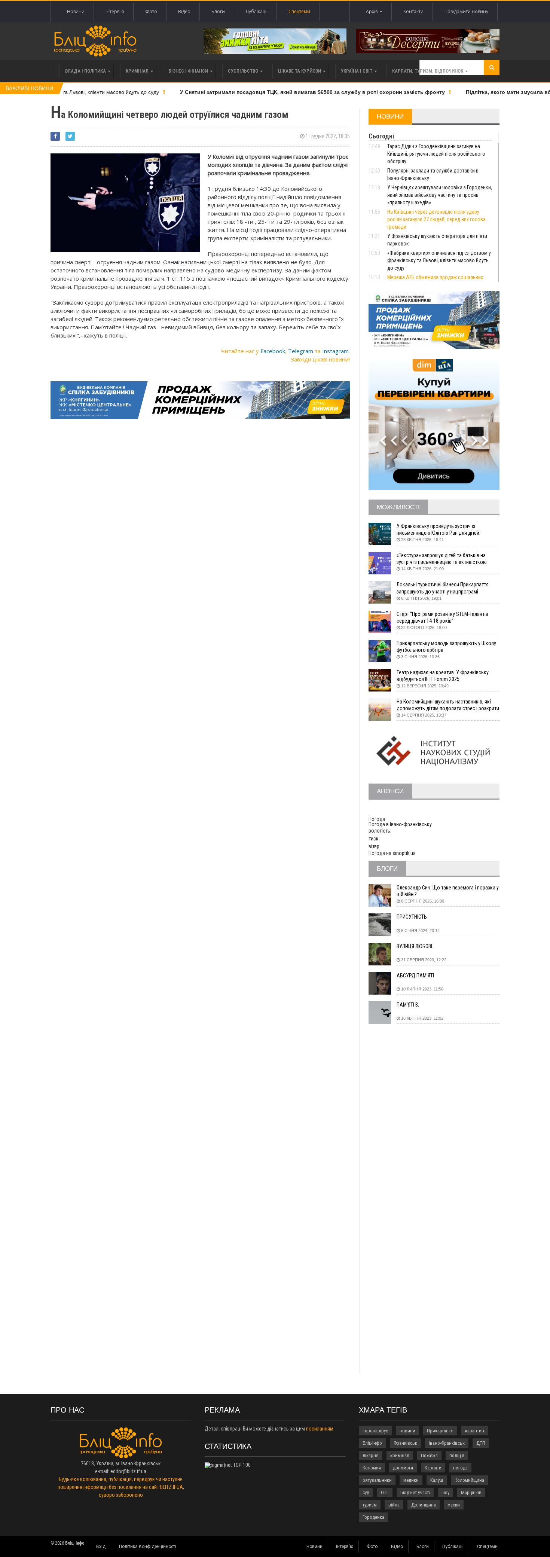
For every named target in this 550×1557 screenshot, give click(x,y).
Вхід (101, 1546)
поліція (456, 1455)
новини (407, 1431)
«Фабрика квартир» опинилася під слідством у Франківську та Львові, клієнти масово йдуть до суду (439, 260)
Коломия (372, 1468)
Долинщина (423, 1505)
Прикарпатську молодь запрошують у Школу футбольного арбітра (446, 646)
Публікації (257, 11)
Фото (151, 11)
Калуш (436, 1480)
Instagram (335, 351)
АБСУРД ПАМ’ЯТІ (415, 976)
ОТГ (385, 1492)
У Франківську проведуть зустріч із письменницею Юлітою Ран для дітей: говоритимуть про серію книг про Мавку (441, 529)
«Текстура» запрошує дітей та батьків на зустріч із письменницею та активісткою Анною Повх (442, 558)
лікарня (371, 1455)
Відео (184, 11)
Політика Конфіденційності (147, 1546)
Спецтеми (299, 11)
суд (366, 1492)
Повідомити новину (466, 11)
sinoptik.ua (404, 853)
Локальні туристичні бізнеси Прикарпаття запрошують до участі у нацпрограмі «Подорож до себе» (443, 588)
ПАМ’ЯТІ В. (408, 1005)
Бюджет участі (415, 1492)
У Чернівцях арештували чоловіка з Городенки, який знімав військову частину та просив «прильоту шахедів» (439, 194)
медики (411, 1480)
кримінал (399, 1455)
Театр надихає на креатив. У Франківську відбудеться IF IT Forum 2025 (443, 675)
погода (460, 1468)
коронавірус (375, 1431)
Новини (76, 11)
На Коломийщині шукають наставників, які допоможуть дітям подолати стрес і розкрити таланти (448, 705)
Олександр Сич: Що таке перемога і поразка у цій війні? (448, 891)
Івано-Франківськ (447, 1443)
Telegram (300, 351)
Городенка (373, 1517)
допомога (403, 1468)
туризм (370, 1505)
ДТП (480, 1443)
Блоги (218, 11)
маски (453, 1505)
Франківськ (405, 1443)
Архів (373, 11)
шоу (445, 1492)
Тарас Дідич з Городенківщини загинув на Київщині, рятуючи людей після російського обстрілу (436, 153)
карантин (474, 1431)
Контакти (413, 11)
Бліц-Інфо (372, 1443)
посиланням (319, 1429)
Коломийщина (469, 1480)
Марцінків (471, 1492)
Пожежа (429, 1455)
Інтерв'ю (115, 11)
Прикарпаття (440, 1431)
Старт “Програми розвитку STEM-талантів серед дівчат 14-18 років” (442, 617)
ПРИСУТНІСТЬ (412, 917)
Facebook (272, 351)
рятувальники (377, 1480)
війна (394, 1505)
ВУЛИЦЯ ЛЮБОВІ (414, 946)
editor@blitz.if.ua (128, 1471)
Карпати (433, 1468)
